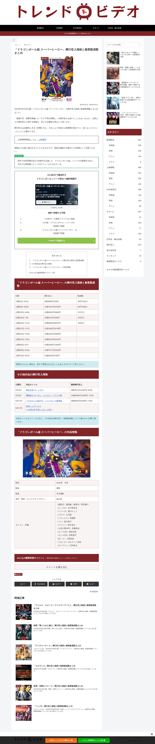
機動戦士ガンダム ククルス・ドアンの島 (44, 395)
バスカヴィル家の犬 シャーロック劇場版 (44, 401)
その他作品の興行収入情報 (41, 264)
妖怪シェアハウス (33, 406)
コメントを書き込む (56, 567)
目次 (53, 256)
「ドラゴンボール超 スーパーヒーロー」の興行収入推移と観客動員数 (57, 260)
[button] (91, 584)
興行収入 (19, 574)
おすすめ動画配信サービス (118, 269)
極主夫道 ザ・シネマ (35, 390)
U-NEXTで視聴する (56, 241)
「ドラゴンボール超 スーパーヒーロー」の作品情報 (51, 267)
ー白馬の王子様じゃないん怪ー (39, 410)
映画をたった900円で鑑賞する (60, 740)
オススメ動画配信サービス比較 (93, 740)
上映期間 (42, 140)
